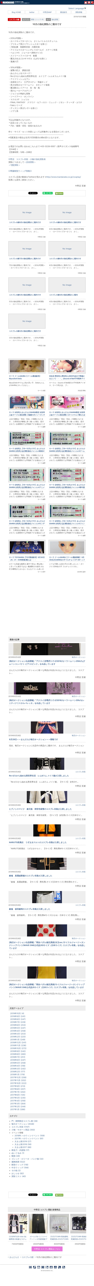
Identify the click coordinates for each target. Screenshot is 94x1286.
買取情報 (78, 12)
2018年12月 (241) (18, 1042)
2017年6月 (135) (17, 1095)
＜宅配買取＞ (14, 165)
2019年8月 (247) (18, 1019)
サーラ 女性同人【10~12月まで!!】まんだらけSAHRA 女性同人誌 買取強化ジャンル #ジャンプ (67, 523)
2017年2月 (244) (18, 1106)
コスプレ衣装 (80, 772)
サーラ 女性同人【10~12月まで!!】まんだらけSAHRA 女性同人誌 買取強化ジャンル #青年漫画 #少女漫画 (67, 487)
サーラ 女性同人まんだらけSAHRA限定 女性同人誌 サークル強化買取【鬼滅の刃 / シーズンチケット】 (27, 414)
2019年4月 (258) (18, 1031)
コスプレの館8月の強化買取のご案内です (65, 222)
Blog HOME (16, 12)
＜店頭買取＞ (30, 162)
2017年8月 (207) (17, 1089)
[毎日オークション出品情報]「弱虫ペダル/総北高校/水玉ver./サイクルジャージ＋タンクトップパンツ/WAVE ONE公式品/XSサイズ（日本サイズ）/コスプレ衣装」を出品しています (47, 945)
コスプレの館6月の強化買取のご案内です (65, 258)
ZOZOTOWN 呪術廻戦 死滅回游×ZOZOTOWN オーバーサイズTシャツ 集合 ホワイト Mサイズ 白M (59, 1237)
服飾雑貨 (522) (18, 1162)
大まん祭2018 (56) (23, 1144)
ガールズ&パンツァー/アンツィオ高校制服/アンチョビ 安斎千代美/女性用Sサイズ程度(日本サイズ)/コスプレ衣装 (38, 1237)
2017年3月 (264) (18, 1103)
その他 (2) (16, 1170)
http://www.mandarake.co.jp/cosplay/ (63, 177)
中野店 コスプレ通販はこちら (47, 1249)
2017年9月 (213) (17, 1086)
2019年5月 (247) (18, 1028)
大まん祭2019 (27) (23, 1141)
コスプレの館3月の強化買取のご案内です (25, 331)
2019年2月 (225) (18, 1036)
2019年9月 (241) (17, 1016)
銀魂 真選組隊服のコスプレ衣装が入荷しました (30, 875)
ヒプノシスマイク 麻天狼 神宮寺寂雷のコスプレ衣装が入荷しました (40, 809)
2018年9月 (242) (18, 1051)
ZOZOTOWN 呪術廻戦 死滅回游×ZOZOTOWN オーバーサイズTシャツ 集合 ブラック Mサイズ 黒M (80, 1237)
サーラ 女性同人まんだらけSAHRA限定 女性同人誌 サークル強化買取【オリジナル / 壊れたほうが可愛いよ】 (67, 414)
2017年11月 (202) (18, 1080)
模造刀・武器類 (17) (20, 1150)
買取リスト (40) (19, 1176)
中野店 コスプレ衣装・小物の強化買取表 (27, 159)
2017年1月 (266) (17, 1109)
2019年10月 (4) (17, 1013)
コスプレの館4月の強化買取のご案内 (63, 295)
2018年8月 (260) (18, 1054)
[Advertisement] (47, 608)
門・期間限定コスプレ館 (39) (25, 1121)
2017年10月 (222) (18, 1083)
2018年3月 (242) (18, 1068)
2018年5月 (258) (18, 1063)
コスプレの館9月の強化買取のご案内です (25, 222)
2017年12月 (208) (18, 1077)
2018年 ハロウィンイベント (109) (30, 1135)
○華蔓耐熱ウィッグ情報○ (20, 171)
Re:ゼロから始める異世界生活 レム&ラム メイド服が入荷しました (39, 775)
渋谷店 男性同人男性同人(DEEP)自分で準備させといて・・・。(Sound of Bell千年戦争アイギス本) (67, 378)
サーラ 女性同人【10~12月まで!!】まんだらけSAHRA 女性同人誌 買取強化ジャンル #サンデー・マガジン (27, 523)
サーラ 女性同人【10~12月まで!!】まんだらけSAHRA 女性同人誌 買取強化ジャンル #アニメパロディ (27, 487)
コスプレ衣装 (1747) (20, 1127)
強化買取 (55, 19)
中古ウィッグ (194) (20, 1167)
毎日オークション (79, 657)
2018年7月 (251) (17, 1057)
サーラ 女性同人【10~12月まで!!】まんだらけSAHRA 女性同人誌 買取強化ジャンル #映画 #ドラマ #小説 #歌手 (27, 451)
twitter (31, 12)
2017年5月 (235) (18, 1098)
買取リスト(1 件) (37, 19)
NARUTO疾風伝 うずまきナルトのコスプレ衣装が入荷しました (38, 842)
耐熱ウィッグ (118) (20, 1164)
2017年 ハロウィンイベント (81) (29, 1138)
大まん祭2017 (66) (23, 1147)
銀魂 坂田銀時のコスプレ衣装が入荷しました (29, 909)
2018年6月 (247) (18, 1060)
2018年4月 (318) (17, 1066)
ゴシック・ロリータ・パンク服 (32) (27, 1159)
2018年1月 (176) (17, 1074)
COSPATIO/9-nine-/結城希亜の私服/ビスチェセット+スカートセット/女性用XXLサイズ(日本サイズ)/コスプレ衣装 (17, 1237)
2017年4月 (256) (18, 1100)
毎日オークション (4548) (23, 1124)
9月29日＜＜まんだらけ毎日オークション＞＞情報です (33, 739)
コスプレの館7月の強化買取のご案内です (25, 258)
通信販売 (63, 12)
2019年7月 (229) (18, 1022)
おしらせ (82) (18, 1173)
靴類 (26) (16, 1156)
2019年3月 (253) (18, 1034)
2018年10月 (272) (18, 1048)
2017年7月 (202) (17, 1092)
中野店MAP (47, 12)
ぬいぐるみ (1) (18, 1153)
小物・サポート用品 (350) (23, 1130)
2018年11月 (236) (18, 1045)
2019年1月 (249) (17, 1039)
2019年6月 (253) (18, 1025)
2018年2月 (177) (17, 1071)
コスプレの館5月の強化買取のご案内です (25, 295)
